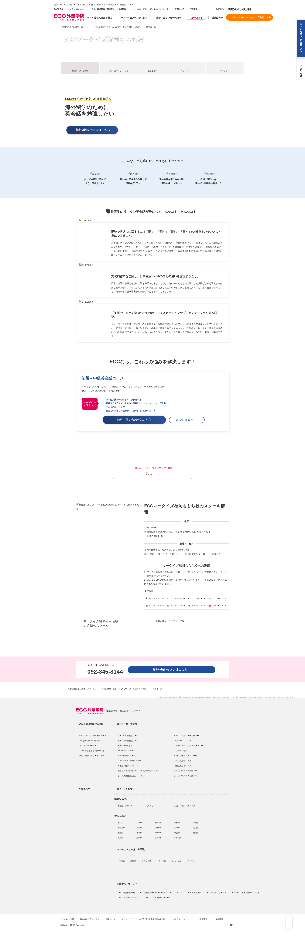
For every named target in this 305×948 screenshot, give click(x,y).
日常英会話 (216, 697)
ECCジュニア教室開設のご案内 (245, 892)
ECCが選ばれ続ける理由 (99, 17)
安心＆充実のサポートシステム (92, 755)
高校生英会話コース (182, 766)
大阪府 (158, 838)
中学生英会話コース (182, 761)
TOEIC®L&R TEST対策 (246, 697)
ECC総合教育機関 (127, 892)
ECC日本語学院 (195, 892)
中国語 (122, 861)
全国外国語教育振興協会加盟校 (152, 919)
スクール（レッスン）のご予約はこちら (251, 17)
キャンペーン (186, 71)
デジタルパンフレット (159, 9)
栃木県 (139, 822)
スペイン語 (177, 861)
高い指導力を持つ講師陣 (89, 741)
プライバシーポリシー (182, 919)
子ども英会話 (234, 697)
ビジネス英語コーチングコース (187, 735)
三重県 (158, 828)
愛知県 (158, 822)
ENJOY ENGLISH (125, 751)
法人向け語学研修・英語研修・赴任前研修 (108, 9)
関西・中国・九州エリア (184, 806)
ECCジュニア (176, 892)
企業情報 (219, 919)
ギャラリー (224, 71)
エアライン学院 (181, 751)
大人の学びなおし (125, 745)
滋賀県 (196, 822)
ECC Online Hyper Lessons (158, 897)
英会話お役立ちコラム (89, 919)
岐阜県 (158, 833)
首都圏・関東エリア (126, 806)
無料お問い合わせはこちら (135, 419)
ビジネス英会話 (224, 697)
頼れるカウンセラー (88, 745)
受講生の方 (179, 9)
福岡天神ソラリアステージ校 (169, 621)
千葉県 (120, 833)
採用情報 (193, 9)
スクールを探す (197, 17)
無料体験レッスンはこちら (171, 669)
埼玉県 (120, 838)
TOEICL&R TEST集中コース (130, 761)
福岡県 (196, 833)
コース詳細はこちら (187, 420)
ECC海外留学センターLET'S (152, 892)
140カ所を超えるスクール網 (91, 751)
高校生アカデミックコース (129, 766)
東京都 (120, 822)
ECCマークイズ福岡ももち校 (104, 39)
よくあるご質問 (139, 9)
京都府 (177, 822)
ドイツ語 (191, 861)
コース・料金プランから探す (133, 17)
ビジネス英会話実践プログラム (131, 776)
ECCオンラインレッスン (130, 897)
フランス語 (147, 861)
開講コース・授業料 (80, 71)
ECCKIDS (58, 9)
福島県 (139, 833)
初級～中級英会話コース (103, 378)
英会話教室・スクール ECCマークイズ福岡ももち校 (117, 27)
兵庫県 (177, 828)
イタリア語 (162, 861)
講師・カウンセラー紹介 (168, 17)
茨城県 (139, 828)
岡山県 (196, 828)
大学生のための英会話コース (186, 771)
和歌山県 (178, 838)
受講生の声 (217, 17)
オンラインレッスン (76, 9)
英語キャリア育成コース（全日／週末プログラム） (139, 771)
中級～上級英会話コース (128, 741)
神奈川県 (121, 828)
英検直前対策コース (127, 755)
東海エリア (150, 806)
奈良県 (177, 833)
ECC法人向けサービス (217, 892)
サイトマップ (127, 919)
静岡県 (139, 838)
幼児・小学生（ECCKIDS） (186, 755)
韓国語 (133, 861)
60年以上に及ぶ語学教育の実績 (92, 735)
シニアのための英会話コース (186, 776)
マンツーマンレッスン (183, 741)
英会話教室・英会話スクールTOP (123, 711)
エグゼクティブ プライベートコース (189, 745)
